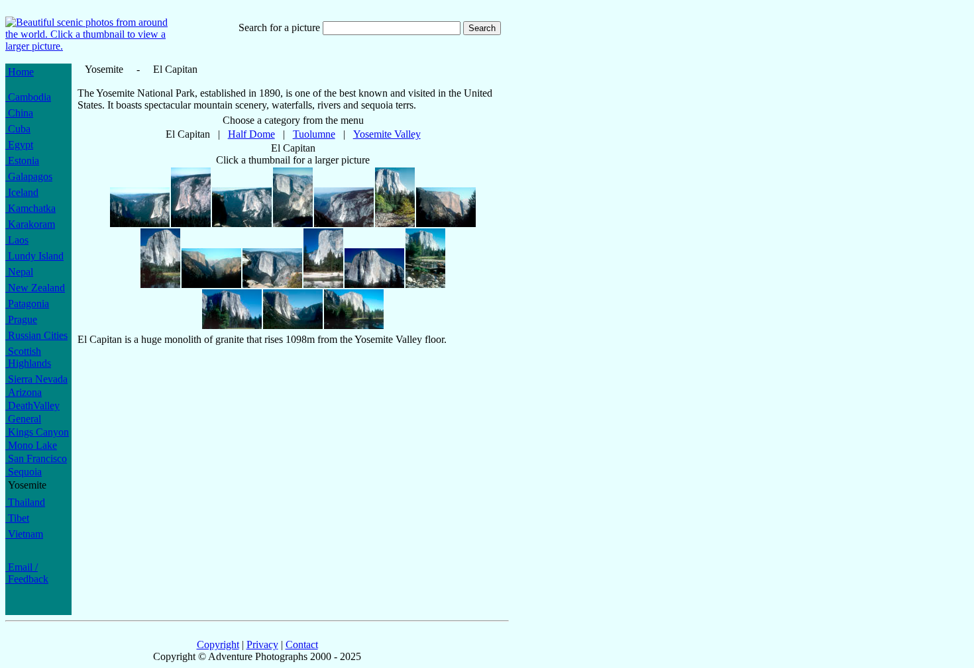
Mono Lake (31, 445)
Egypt (19, 144)
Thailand (25, 502)
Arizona (23, 392)
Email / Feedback (26, 573)
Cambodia (28, 97)
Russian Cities (36, 335)
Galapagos (28, 176)
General (23, 418)
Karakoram (30, 224)
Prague (21, 319)
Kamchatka (30, 208)
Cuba (17, 128)
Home (19, 71)
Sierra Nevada (36, 379)
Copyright (218, 644)
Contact (302, 644)
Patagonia (27, 303)
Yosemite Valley (387, 134)
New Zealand (35, 287)
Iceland (21, 192)
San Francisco (36, 458)
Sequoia (23, 471)
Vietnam (24, 534)
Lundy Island (34, 256)
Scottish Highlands (28, 357)
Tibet (17, 518)
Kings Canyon (37, 432)
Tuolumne (314, 134)
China (19, 113)
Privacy (262, 644)
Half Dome (251, 134)
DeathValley (32, 405)
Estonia (22, 160)
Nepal (19, 271)
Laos (16, 240)
